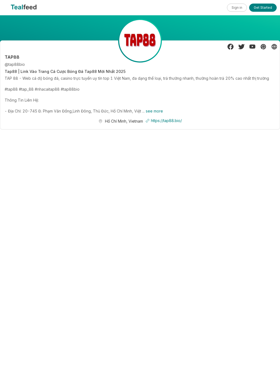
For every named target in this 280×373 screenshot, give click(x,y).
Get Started (263, 7)
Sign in (237, 7)
